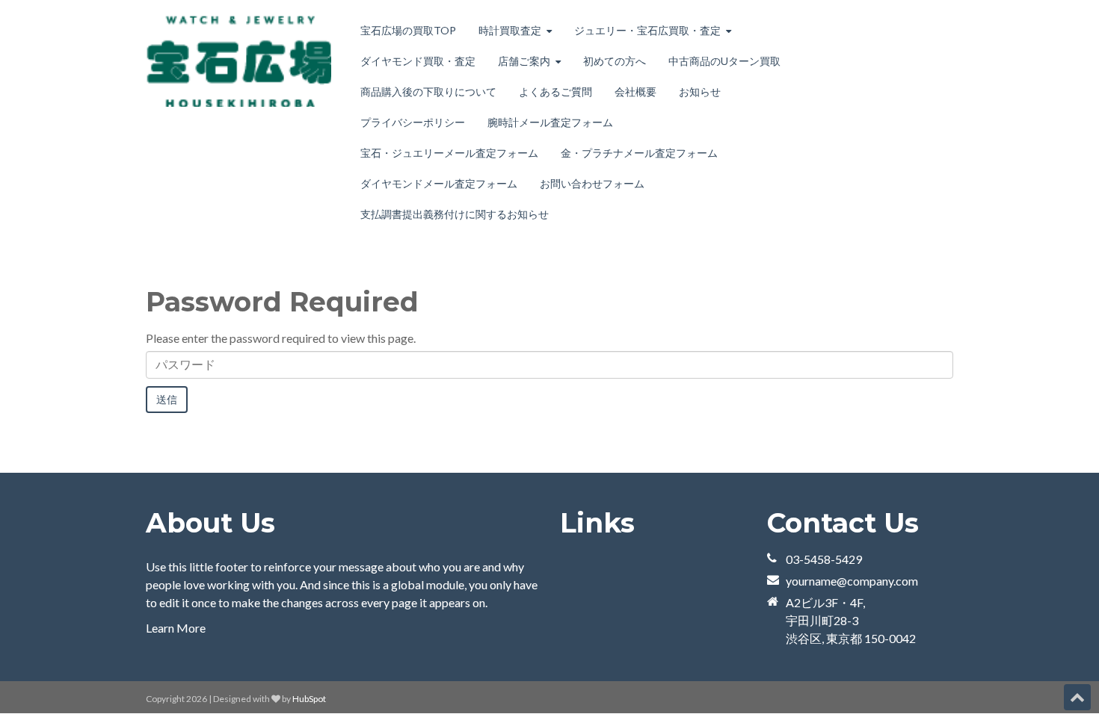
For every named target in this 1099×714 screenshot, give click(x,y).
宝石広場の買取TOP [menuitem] (408, 30)
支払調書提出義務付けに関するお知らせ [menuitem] (454, 214)
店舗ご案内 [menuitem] (524, 61)
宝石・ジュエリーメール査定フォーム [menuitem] (449, 152)
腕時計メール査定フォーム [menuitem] (550, 122)
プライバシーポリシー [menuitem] (412, 122)
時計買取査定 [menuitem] (509, 30)
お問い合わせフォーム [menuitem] (592, 183)
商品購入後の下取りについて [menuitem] (428, 91)
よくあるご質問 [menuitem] (555, 91)
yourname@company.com (852, 581)
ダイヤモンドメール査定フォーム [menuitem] (438, 183)
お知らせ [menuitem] (700, 91)
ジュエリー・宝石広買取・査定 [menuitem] (647, 30)
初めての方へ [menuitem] (614, 61)
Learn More (176, 628)
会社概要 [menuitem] (635, 91)
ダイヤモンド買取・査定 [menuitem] (417, 61)
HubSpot (309, 698)
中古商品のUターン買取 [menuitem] (724, 61)
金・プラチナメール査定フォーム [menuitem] (639, 152)
